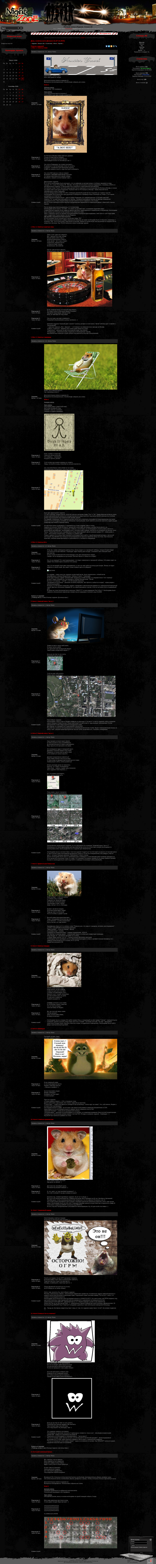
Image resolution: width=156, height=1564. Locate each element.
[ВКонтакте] (106, 46)
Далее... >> (141, 50)
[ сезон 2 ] (53, 37)
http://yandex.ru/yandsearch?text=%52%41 (57, 217)
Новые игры (61, 28)
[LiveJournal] (116, 46)
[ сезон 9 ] (95, 37)
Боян (141, 49)
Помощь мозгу (36, 597)
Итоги (55, 43)
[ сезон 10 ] (101, 37)
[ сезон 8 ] (89, 37)
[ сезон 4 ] (65, 37)
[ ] (83, 37)
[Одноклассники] (111, 46)
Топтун (142, 44)
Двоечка (141, 42)
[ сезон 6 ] (77, 37)
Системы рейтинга (97, 28)
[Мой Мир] (114, 46)
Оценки (60, 43)
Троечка (141, 47)
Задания (34, 43)
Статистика (49, 43)
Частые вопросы (86, 28)
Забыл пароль (143, 1547)
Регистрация (134, 1547)
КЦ (142, 45)
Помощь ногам (37, 1448)
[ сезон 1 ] (47, 37)
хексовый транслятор (58, 174)
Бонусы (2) (41, 43)
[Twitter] (109, 46)
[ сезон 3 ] (59, 37)
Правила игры (77, 28)
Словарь (50, 1003)
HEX (46, 169)
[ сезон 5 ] (71, 37)
